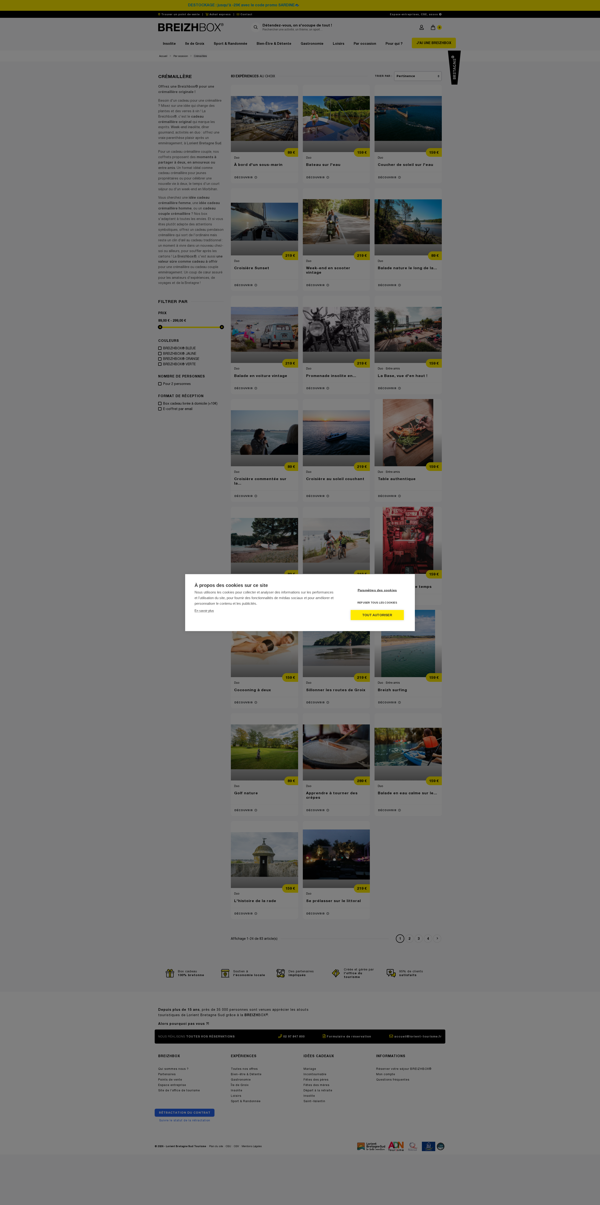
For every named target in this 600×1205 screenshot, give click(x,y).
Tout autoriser (377, 615)
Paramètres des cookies (377, 590)
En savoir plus (204, 610)
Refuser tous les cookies (377, 602)
